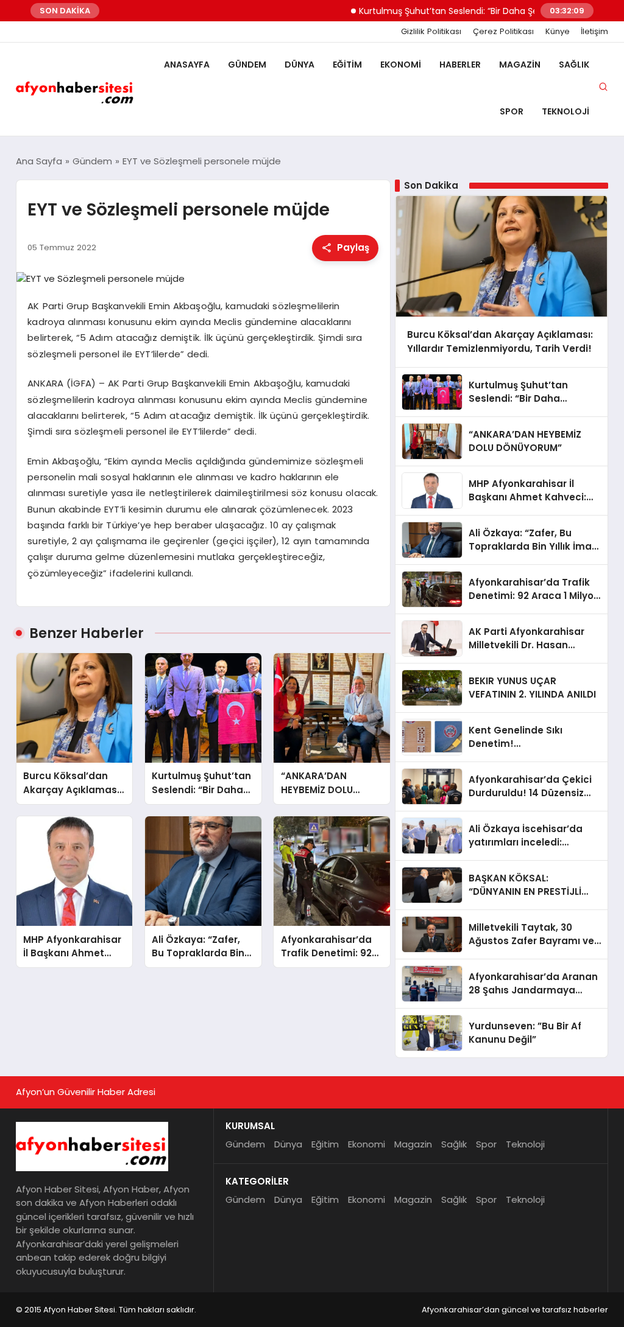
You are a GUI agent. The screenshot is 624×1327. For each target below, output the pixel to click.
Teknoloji (565, 111)
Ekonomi (400, 64)
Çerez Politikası (503, 31)
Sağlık (574, 64)
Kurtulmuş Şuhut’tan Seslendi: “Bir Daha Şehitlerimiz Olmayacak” (471, 11)
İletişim (594, 31)
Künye (557, 31)
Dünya (299, 64)
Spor (511, 111)
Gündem (247, 64)
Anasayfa (187, 64)
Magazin (520, 64)
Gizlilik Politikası (431, 31)
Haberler (460, 64)
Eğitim (347, 64)
